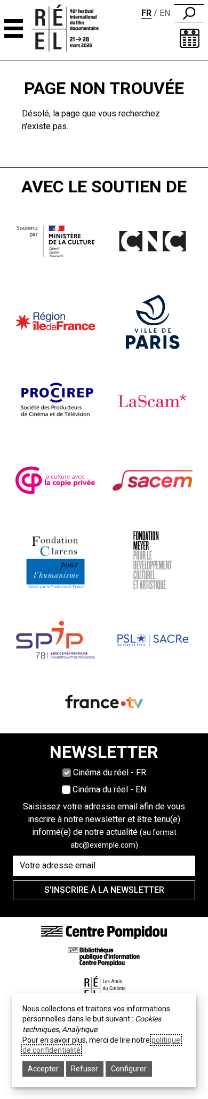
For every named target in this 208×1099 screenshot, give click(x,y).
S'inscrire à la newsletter (104, 890)
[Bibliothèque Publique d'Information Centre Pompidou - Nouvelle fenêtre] (104, 956)
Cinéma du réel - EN (109, 789)
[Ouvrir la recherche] (189, 13)
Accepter (43, 1068)
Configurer (129, 1068)
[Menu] (13, 28)
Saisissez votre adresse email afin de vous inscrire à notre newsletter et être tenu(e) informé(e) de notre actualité (104, 825)
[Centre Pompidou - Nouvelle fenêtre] (104, 932)
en (164, 13)
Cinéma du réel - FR (109, 772)
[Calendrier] (189, 38)
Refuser (84, 1068)
